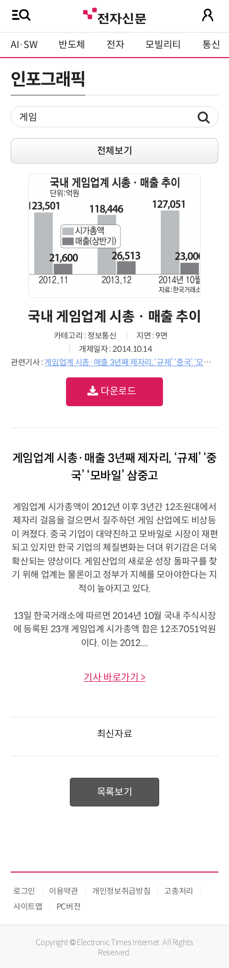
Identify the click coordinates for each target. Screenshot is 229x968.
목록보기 (115, 792)
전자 (115, 45)
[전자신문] (114, 15)
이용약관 (63, 891)
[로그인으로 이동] (207, 15)
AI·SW (24, 45)
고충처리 (178, 891)
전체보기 (115, 151)
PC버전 (68, 906)
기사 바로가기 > (114, 677)
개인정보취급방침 (121, 891)
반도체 (72, 45)
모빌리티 (163, 45)
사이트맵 (28, 906)
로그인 (24, 891)
